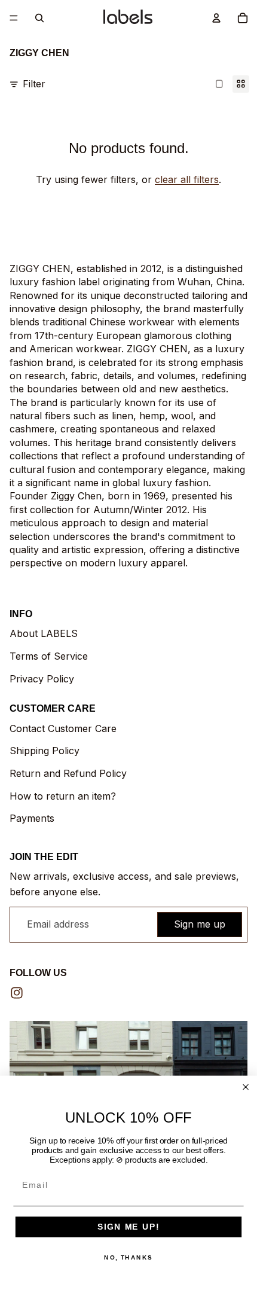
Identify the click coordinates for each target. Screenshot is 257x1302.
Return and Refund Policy (68, 773)
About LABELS (44, 633)
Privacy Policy (42, 679)
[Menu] (13, 18)
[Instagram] (17, 993)
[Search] (39, 18)
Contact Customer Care (63, 728)
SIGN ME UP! (128, 1226)
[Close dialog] (246, 1087)
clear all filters (187, 179)
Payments (32, 818)
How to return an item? (63, 796)
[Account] (216, 18)
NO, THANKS (128, 1257)
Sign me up (199, 924)
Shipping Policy (44, 751)
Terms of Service (49, 656)
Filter (34, 84)
